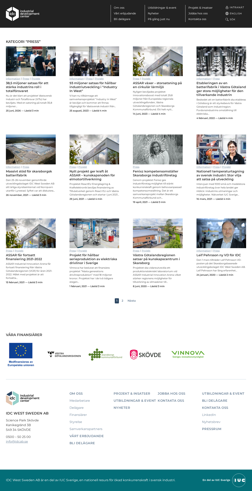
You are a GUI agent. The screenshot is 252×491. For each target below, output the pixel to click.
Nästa (132, 300)
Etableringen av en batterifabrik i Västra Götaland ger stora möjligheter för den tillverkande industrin (221, 61)
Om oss (119, 7)
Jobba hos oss (198, 13)
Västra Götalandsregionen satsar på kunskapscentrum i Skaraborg (158, 233)
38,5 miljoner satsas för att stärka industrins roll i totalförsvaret (31, 61)
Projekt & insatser (200, 7)
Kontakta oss (197, 19)
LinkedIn (209, 415)
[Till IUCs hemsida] (224, 480)
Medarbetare (79, 401)
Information (13, 78)
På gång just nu (159, 19)
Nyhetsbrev (211, 422)
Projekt (36, 78)
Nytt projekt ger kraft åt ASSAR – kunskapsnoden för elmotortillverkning (94, 149)
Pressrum (211, 429)
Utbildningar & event (162, 7)
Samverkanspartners (85, 429)
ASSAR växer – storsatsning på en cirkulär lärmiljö (158, 61)
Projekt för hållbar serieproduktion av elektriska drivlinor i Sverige (94, 233)
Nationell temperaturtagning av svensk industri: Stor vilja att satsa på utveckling (221, 149)
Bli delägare (122, 19)
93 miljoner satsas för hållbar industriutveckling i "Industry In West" (94, 61)
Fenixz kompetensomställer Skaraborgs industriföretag (158, 149)
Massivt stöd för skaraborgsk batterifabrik (31, 149)
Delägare (76, 408)
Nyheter (153, 13)
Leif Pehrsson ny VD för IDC (221, 233)
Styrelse (75, 422)
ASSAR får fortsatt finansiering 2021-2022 (31, 233)
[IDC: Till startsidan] (22, 14)
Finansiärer (78, 415)
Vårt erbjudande (125, 13)
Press (26, 78)
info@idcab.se (17, 441)
